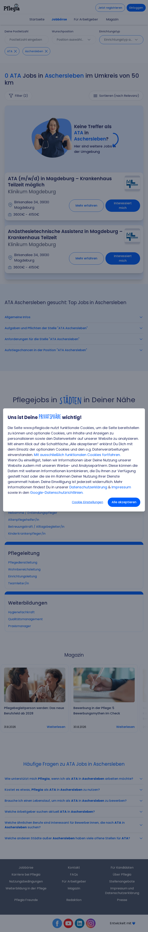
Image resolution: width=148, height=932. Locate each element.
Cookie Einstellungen (87, 502)
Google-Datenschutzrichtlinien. (56, 492)
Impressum (121, 487)
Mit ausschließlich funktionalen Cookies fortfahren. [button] (77, 454)
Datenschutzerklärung (88, 487)
